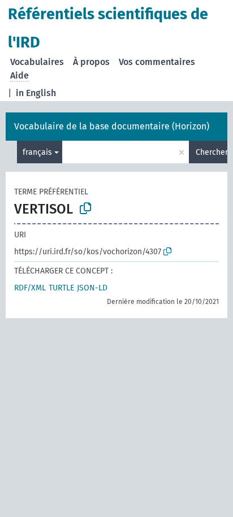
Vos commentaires (157, 62)
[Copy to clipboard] (85, 208)
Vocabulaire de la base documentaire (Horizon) (111, 126)
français (37, 152)
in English (36, 93)
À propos (91, 62)
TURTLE (61, 288)
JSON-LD (92, 288)
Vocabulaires (37, 62)
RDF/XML (30, 288)
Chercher (211, 152)
